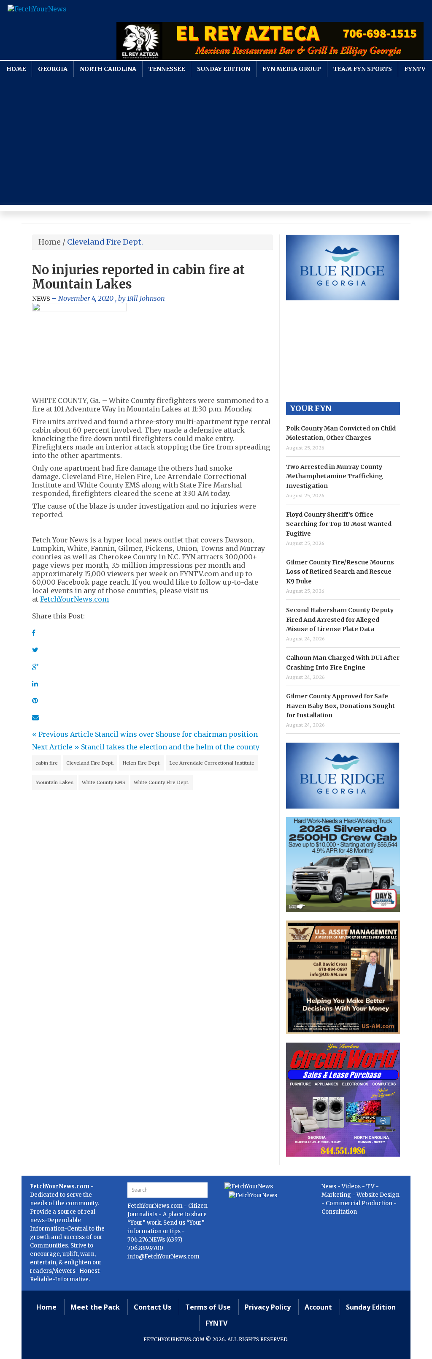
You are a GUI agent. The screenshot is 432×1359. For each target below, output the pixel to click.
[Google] (35, 666)
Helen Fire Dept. (141, 763)
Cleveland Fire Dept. (90, 763)
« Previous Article (62, 734)
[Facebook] (33, 633)
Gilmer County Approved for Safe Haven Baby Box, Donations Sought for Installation (340, 705)
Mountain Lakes (54, 782)
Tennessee (166, 69)
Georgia (53, 69)
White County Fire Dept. (161, 782)
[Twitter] (35, 649)
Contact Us (152, 1307)
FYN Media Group (291, 69)
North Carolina (108, 69)
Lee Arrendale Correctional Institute (211, 763)
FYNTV (415, 69)
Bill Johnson (146, 298)
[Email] (35, 717)
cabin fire (46, 763)
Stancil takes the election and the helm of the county (170, 747)
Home (16, 69)
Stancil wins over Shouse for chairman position (176, 734)
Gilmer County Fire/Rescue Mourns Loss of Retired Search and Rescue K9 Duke (340, 571)
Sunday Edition (223, 69)
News (41, 298)
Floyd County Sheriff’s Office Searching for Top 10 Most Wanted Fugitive (339, 524)
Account (318, 1307)
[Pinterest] (35, 700)
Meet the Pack (95, 1307)
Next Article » (55, 747)
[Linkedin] (35, 683)
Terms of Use (208, 1307)
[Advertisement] (216, 140)
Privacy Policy (268, 1307)
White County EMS (103, 782)
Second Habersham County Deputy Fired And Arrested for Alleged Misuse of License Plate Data (340, 619)
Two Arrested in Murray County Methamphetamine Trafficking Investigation (334, 476)
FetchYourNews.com (74, 599)
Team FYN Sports (362, 69)
